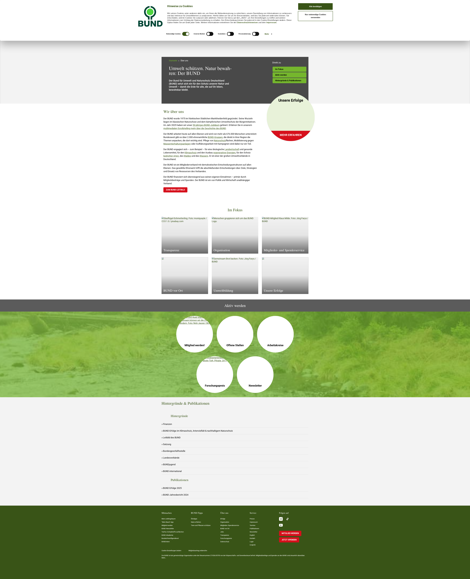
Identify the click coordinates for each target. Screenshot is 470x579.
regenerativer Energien (224, 152)
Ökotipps (194, 519)
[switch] (209, 34)
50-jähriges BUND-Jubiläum (206, 125)
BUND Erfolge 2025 (172, 488)
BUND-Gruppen (215, 137)
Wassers (204, 156)
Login (251, 542)
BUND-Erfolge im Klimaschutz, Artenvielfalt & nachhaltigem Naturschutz (198, 431)
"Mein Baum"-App (167, 522)
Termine (252, 525)
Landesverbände (171, 457)
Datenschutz (224, 542)
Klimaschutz (191, 152)
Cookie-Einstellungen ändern (171, 550)
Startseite (173, 60)
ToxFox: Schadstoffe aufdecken (173, 532)
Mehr (267, 34)
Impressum (271, 22)
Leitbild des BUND (172, 437)
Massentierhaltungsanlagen (177, 144)
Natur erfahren (196, 522)
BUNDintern (166, 542)
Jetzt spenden (289, 540)
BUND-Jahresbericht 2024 (175, 494)
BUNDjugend (169, 464)
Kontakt (252, 538)
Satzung (167, 444)
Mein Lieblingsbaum (169, 519)
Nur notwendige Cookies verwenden (315, 15)
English (252, 535)
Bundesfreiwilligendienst (170, 538)
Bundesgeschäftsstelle (174, 451)
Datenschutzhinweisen (247, 22)
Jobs (222, 532)
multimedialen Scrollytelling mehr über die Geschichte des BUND (194, 128)
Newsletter (253, 532)
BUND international (172, 471)
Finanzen (167, 424)
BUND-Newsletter (168, 528)
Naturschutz (220, 140)
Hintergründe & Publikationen (288, 80)
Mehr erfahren (291, 135)
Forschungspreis (226, 538)
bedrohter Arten (171, 156)
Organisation (224, 522)
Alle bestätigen (315, 6)
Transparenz (224, 535)
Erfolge (222, 519)
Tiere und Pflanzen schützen (201, 525)
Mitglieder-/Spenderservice (229, 525)
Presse (252, 519)
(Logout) (253, 545)
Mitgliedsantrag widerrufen (197, 550)
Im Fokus (279, 69)
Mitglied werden (167, 525)
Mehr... (164, 558)
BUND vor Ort (224, 528)
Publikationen (254, 528)
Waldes (187, 156)
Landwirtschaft (232, 149)
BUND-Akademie (167, 535)
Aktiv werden (281, 75)
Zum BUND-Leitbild (175, 190)
